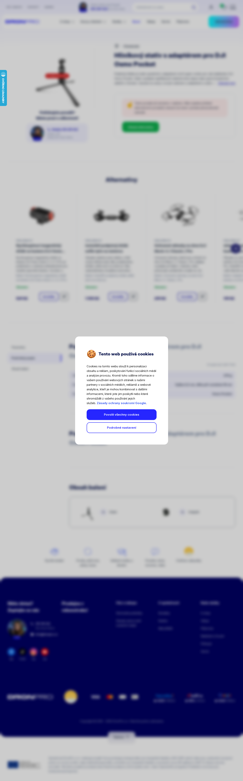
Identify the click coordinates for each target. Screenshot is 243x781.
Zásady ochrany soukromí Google (121, 403)
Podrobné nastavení (121, 427)
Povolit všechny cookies (121, 414)
